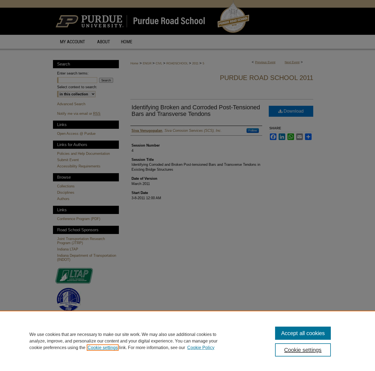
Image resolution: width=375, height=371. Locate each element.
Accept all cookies (303, 333)
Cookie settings (103, 347)
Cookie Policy (200, 347)
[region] (187, 341)
